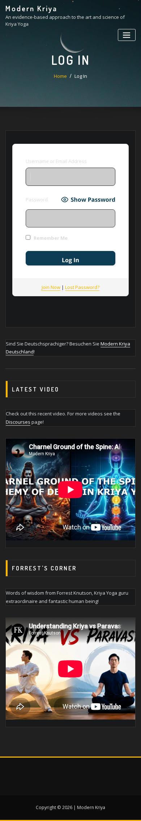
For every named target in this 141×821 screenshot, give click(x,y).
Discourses (18, 422)
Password (37, 199)
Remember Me (50, 238)
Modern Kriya (31, 8)
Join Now (51, 287)
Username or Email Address (56, 161)
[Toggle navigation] (127, 35)
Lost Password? (82, 287)
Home (60, 76)
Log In (80, 76)
